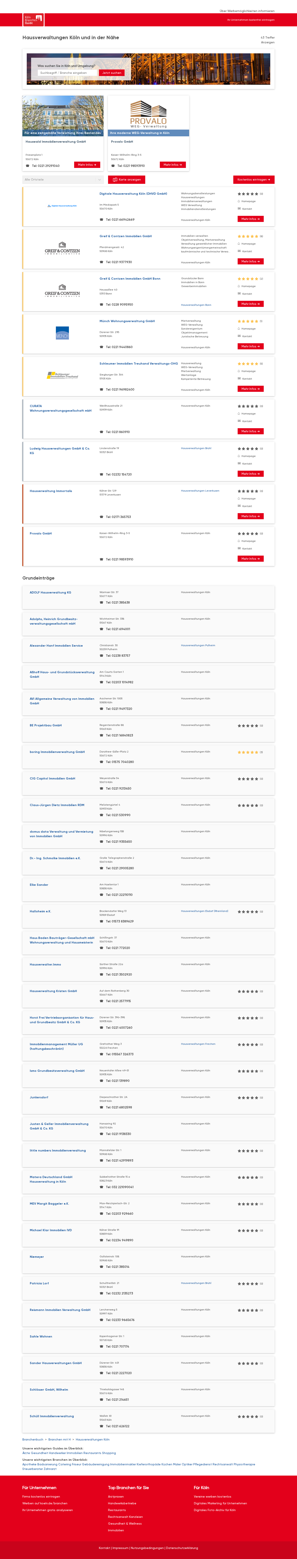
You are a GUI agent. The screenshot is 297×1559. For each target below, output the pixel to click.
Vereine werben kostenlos (212, 1496)
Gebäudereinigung (95, 1464)
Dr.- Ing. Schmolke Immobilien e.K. (55, 858)
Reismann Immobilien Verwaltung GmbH (60, 1310)
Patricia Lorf (39, 1283)
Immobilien (75, 1453)
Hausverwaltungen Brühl (196, 448)
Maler (177, 1464)
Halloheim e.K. (40, 911)
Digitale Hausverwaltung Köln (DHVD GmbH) (133, 194)
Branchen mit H (59, 1439)
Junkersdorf (39, 1097)
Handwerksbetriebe (122, 1503)
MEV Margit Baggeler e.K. (49, 1204)
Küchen (167, 1464)
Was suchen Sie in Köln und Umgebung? (66, 66)
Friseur (76, 1464)
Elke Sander (39, 885)
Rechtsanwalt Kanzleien (125, 1516)
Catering (64, 1464)
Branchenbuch (32, 1439)
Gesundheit (39, 1453)
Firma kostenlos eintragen (41, 1496)
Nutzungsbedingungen (147, 1548)
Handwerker (57, 1453)
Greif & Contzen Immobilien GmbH (126, 236)
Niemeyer (37, 1257)
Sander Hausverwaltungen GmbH (56, 1363)
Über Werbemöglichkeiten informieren (247, 11)
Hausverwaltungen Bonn (196, 304)
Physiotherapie (244, 1464)
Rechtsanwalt (223, 1464)
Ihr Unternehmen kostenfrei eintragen (251, 19)
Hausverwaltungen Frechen (198, 1043)
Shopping (109, 1453)
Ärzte (26, 1453)
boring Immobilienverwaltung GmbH (57, 752)
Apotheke (29, 1464)
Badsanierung (47, 1464)
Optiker (187, 1464)
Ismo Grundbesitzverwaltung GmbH (57, 1071)
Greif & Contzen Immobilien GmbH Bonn (130, 279)
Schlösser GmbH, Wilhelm (49, 1390)
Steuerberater (32, 1469)
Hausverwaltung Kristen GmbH (53, 991)
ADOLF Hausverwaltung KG (50, 592)
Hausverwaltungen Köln (93, 1439)
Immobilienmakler (123, 1464)
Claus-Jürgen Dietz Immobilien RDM (57, 805)
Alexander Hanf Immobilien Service (56, 646)
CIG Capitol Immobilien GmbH (52, 778)
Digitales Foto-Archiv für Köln (215, 1510)
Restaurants (92, 1453)
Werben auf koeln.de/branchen (44, 1503)
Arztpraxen (116, 1496)
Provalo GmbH (41, 533)
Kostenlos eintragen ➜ (254, 179)
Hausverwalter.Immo (45, 964)
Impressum (120, 1548)
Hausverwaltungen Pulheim (198, 645)
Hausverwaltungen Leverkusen (200, 490)
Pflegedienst (202, 1464)
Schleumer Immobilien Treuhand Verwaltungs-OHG (139, 363)
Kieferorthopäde (149, 1464)
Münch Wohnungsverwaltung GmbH (127, 321)
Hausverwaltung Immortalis (51, 491)
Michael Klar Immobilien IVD (51, 1230)
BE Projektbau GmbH (46, 725)
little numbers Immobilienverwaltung (58, 1150)
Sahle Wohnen (41, 1336)
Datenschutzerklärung (182, 1548)
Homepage (249, 201)
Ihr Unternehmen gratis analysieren (47, 1510)
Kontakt (247, 208)
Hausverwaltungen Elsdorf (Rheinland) (204, 911)
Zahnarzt (50, 1469)
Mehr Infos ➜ (87, 164)
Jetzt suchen (111, 72)
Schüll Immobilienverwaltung (52, 1416)
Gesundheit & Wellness (125, 1523)
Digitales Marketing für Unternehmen (220, 1503)
